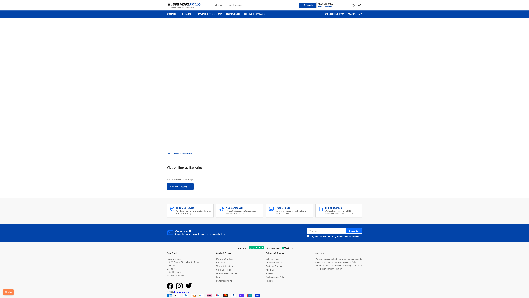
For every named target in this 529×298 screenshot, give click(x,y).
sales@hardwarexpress (327, 6)
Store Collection (223, 270)
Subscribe (353, 231)
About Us (270, 270)
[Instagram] (179, 289)
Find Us (269, 273)
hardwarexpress (181, 292)
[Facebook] (170, 289)
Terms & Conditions (225, 266)
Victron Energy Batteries (183, 154)
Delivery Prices (233, 14)
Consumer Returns (274, 262)
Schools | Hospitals (253, 14)
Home (169, 154)
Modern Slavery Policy (226, 273)
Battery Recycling (224, 281)
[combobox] (271, 5)
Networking (202, 14)
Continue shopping (178, 186)
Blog (218, 277)
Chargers (186, 14)
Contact (218, 14)
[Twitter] (188, 287)
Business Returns (274, 266)
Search (309, 5)
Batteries (171, 14)
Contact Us (221, 262)
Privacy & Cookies (224, 259)
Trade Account (355, 14)
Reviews (269, 281)
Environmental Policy (275, 277)
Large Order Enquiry (334, 14)
